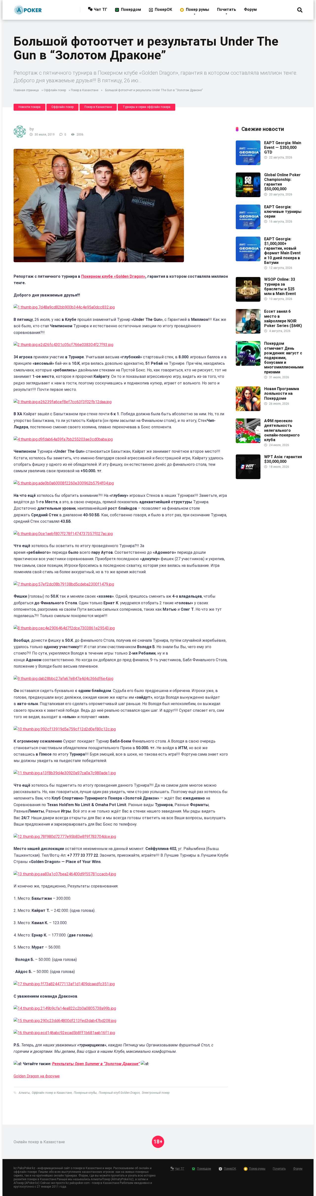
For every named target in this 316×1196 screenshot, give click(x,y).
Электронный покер (156, 1092)
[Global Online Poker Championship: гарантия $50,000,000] (248, 195)
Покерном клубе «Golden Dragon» (113, 276)
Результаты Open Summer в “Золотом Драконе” (96, 1063)
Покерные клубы (85, 1092)
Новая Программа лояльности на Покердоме (281, 393)
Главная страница (26, 90)
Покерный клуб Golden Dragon (119, 1092)
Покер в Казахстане (84, 90)
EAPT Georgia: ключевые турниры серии (282, 212)
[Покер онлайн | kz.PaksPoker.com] (28, 8)
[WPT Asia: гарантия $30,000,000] (248, 477)
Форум (250, 9)
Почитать (226, 9)
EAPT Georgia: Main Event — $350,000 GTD (282, 147)
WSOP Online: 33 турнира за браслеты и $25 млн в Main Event (280, 286)
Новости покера (29, 107)
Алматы (24, 1092)
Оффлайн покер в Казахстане (52, 1092)
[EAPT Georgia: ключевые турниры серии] (248, 227)
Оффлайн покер (55, 90)
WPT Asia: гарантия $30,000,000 (283, 459)
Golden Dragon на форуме (37, 1076)
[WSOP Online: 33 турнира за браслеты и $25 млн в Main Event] (248, 300)
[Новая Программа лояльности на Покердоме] (248, 409)
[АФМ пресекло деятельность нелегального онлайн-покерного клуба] (248, 441)
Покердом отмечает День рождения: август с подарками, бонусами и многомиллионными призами (283, 357)
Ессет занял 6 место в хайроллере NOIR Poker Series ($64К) (283, 318)
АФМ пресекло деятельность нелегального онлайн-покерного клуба (282, 430)
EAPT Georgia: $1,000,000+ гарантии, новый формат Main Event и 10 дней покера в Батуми (282, 251)
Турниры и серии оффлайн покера (146, 107)
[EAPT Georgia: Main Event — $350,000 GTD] (248, 163)
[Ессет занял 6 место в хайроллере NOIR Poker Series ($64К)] (248, 332)
